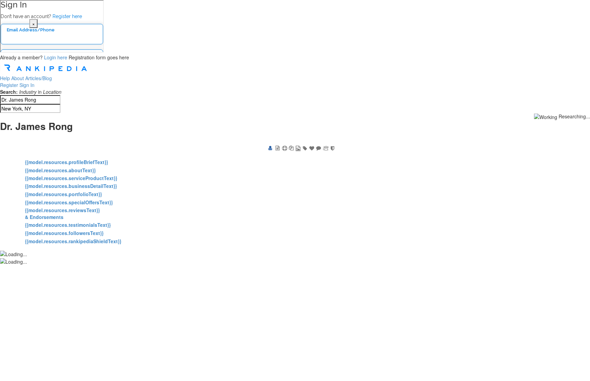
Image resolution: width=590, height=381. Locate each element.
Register (9, 85)
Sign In (26, 85)
